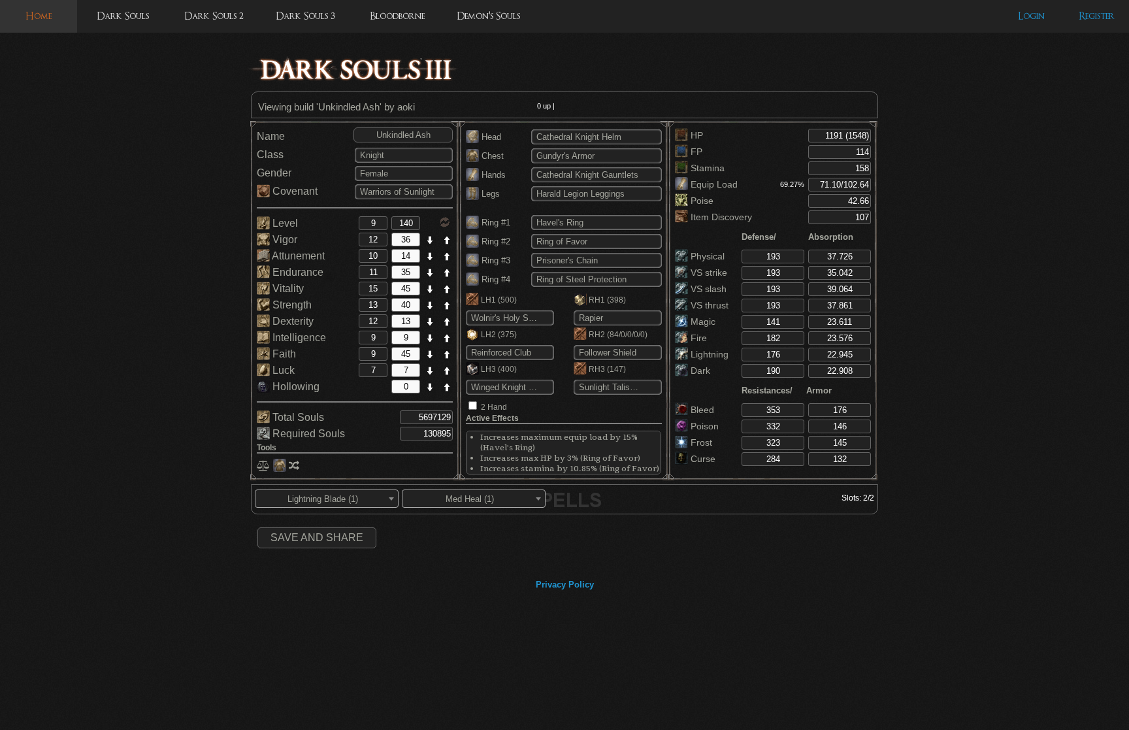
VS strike (707, 272)
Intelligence (298, 337)
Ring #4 (494, 279)
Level (284, 223)
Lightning (708, 354)
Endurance (296, 272)
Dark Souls (123, 16)
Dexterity (292, 321)
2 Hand (494, 407)
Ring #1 (494, 222)
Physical (706, 256)
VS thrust (708, 305)
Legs (489, 194)
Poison (703, 426)
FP (695, 151)
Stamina (706, 168)
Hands (492, 175)
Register (1097, 16)
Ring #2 (494, 241)
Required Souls (307, 433)
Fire (697, 338)
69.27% (792, 184)
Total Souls (297, 417)
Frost (700, 442)
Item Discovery (720, 217)
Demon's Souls (488, 16)
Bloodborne (397, 16)
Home (38, 16)
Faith (283, 353)
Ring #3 (494, 260)
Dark (699, 370)
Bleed (701, 410)
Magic (701, 321)
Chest (491, 156)
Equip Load (713, 184)
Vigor (283, 239)
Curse (701, 459)
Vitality (287, 288)
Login (1031, 16)
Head (490, 137)
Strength (291, 304)
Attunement (297, 255)
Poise (700, 200)
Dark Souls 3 (305, 16)
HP (695, 135)
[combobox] (327, 498)
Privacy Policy (565, 584)
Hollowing (294, 386)
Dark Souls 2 (214, 16)
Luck (282, 370)
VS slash (707, 289)
